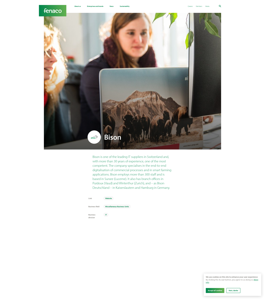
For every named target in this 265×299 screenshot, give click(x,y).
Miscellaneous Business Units (117, 206)
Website (108, 198)
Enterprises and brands (95, 6)
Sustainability (124, 6)
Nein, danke (233, 290)
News (112, 6)
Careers (190, 6)
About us (77, 6)
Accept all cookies (215, 290)
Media (207, 6)
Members (199, 6)
